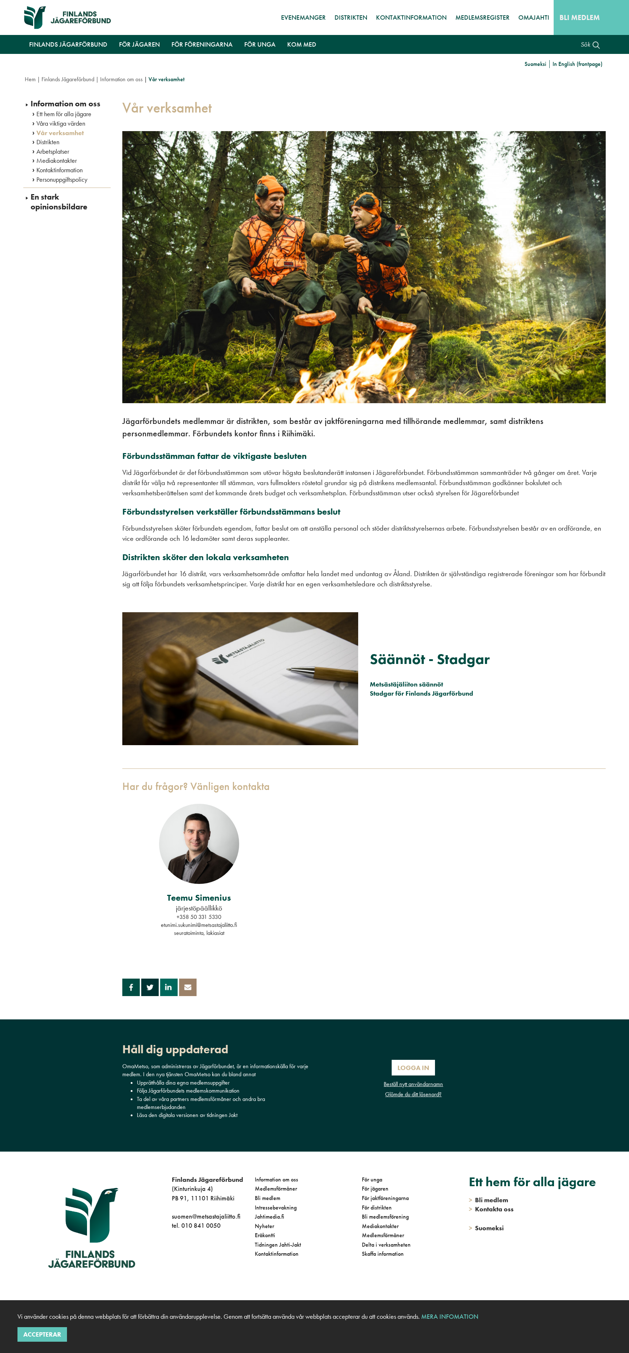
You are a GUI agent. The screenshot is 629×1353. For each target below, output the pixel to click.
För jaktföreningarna (385, 1198)
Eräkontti (265, 1235)
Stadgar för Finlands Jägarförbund (421, 693)
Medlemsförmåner (276, 1188)
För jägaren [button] (139, 44)
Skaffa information (383, 1254)
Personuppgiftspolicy (61, 180)
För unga (372, 1179)
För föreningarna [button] (202, 44)
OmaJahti (533, 17)
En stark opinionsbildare (59, 202)
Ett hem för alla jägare (63, 114)
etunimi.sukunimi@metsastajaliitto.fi (199, 925)
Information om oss (121, 79)
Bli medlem (579, 17)
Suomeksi (535, 64)
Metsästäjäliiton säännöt (406, 684)
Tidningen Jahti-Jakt (278, 1244)
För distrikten (377, 1207)
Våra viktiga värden (60, 123)
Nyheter (264, 1226)
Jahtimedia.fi (269, 1216)
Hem (30, 79)
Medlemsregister (482, 17)
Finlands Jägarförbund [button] (68, 44)
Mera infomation (449, 1316)
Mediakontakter (56, 161)
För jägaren (375, 1188)
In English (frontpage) (577, 64)
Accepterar (42, 1334)
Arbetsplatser (52, 152)
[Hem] (70, 17)
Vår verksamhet (60, 133)
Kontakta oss (491, 1209)
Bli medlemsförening (385, 1216)
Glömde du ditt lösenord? (413, 1094)
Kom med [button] (301, 44)
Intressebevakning (276, 1207)
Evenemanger (303, 17)
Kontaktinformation (411, 17)
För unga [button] (260, 44)
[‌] (173, 1255)
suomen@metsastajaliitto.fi (206, 1216)
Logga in (413, 1067)
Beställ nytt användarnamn (413, 1084)
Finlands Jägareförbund (67, 79)
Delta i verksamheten (386, 1244)
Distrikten (351, 17)
